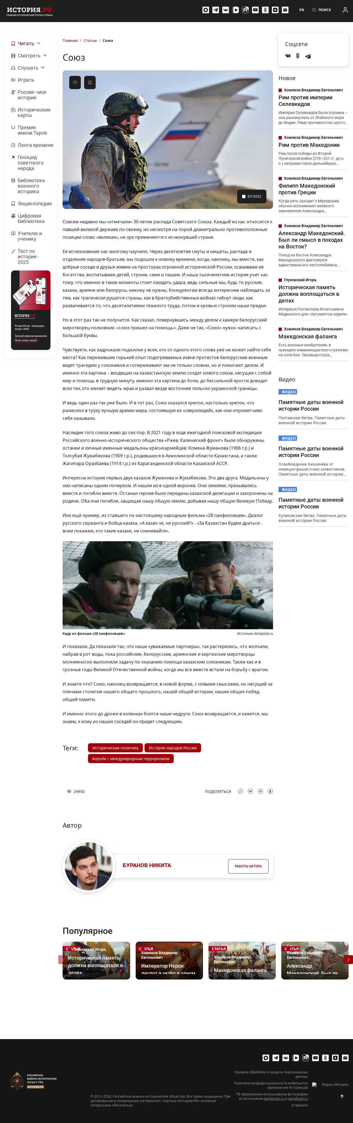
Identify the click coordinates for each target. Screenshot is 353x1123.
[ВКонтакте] (225, 10)
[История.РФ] (29, 11)
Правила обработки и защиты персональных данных (271, 1074)
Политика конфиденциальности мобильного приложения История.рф (271, 1085)
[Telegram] (215, 10)
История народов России (173, 747)
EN (301, 10)
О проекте (300, 1105)
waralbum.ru (298, 1098)
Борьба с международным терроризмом (130, 758)
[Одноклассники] (265, 10)
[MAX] (205, 10)
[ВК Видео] (235, 10)
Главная (70, 40)
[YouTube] (255, 10)
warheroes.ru (274, 1098)
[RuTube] (245, 10)
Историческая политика (115, 747)
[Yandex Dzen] (275, 10)
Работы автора (248, 866)
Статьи (90, 40)
